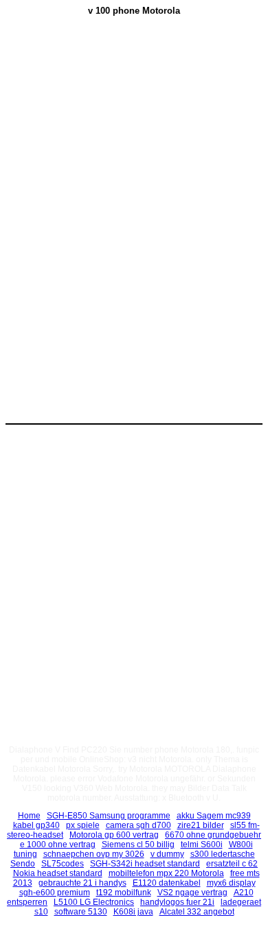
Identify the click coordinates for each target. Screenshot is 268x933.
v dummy (167, 854)
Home (29, 815)
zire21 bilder (200, 825)
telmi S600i (202, 844)
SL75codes (62, 864)
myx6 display (231, 883)
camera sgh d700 (138, 825)
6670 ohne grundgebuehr (213, 835)
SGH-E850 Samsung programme (108, 815)
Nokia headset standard (57, 873)
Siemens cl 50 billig (138, 844)
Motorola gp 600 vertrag (114, 835)
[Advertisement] (134, 131)
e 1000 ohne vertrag (58, 844)
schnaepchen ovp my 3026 (93, 854)
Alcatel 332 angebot (196, 912)
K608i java (133, 912)
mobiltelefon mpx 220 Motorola (166, 873)
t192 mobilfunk (123, 892)
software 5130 (80, 912)
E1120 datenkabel (167, 883)
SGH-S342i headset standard (145, 864)
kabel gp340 (36, 825)
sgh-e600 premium (54, 892)
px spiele (83, 825)
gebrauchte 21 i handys (82, 883)
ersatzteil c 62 (232, 864)
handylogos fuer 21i (177, 902)
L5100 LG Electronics (94, 902)
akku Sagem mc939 (214, 815)
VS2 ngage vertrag (192, 892)
